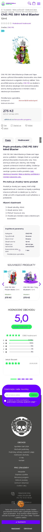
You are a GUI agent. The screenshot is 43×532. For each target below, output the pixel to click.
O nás (21, 458)
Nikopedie (21, 472)
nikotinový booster (10, 174)
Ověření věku (21, 486)
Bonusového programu (22, 119)
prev (3, 284)
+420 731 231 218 (24, 495)
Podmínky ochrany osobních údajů (21, 452)
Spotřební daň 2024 (21, 446)
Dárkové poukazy (21, 480)
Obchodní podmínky (21, 449)
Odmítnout (28, 528)
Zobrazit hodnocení (20, 327)
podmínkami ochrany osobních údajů (21, 402)
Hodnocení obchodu (21, 455)
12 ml (28, 242)
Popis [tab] (8, 140)
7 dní (27, 250)
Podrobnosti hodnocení (22, 23)
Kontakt (21, 460)
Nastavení (15, 528)
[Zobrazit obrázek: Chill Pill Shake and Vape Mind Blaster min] (21, 50)
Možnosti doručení (7, 103)
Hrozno (28, 239)
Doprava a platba (21, 474)
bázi (32, 171)
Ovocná (28, 236)
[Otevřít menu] (38, 3)
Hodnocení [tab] (23, 140)
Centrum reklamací (21, 483)
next (39, 284)
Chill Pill (26, 83)
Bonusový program (22, 477)
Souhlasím (22, 522)
